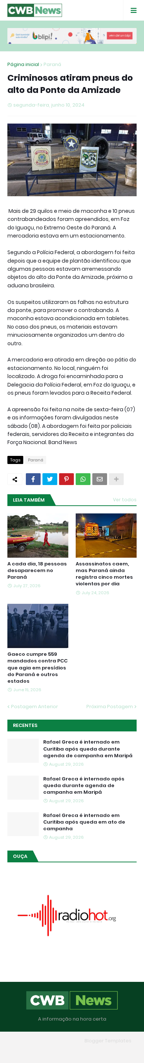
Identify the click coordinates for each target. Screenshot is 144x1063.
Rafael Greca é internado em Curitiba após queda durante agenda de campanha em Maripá (88, 749)
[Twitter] (49, 479)
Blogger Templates (108, 1040)
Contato (86, 1051)
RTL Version (119, 1051)
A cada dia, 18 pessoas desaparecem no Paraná (37, 571)
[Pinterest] (66, 479)
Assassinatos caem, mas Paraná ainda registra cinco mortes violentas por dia (104, 574)
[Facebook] (33, 479)
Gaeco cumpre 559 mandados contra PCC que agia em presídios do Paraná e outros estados (37, 668)
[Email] (99, 479)
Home (18, 1051)
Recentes (25, 725)
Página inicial (23, 64)
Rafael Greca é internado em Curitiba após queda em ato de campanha (84, 822)
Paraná (52, 64)
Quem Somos (51, 1051)
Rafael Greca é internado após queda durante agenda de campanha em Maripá (83, 786)
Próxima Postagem (109, 706)
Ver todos (125, 499)
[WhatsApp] (83, 479)
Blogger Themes (61, 1040)
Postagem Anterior (34, 706)
